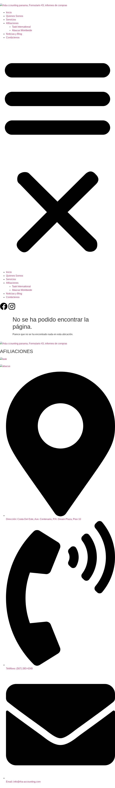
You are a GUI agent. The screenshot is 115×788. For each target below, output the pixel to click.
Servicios (11, 19)
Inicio (9, 12)
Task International (21, 26)
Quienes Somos (14, 16)
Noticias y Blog (14, 34)
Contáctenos (12, 37)
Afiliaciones (12, 23)
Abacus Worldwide (22, 30)
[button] (57, 154)
